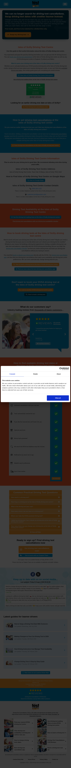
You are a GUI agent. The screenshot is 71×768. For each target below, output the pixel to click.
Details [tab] (35, 374)
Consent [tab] (12, 374)
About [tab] (59, 374)
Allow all (58, 398)
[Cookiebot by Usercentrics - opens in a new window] (61, 368)
